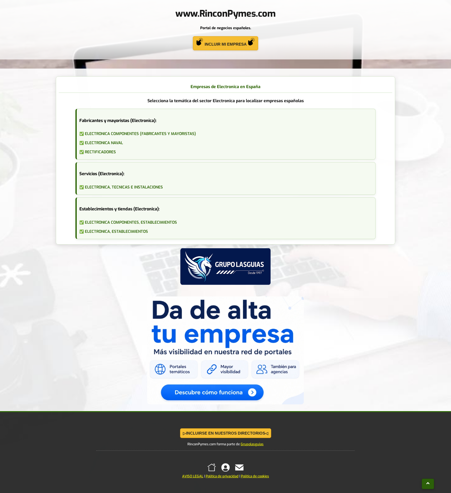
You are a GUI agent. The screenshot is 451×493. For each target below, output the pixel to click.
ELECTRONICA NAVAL (104, 142)
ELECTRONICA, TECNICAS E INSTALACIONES (124, 187)
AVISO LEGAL (192, 476)
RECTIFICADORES (100, 152)
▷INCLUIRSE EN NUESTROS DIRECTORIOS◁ (225, 433)
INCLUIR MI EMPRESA (225, 44)
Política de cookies (255, 476)
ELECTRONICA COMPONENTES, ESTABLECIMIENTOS (131, 222)
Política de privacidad (222, 476)
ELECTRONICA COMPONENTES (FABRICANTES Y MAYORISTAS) (140, 133)
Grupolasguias (252, 444)
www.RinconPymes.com (225, 14)
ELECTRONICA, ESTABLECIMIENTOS (116, 231)
